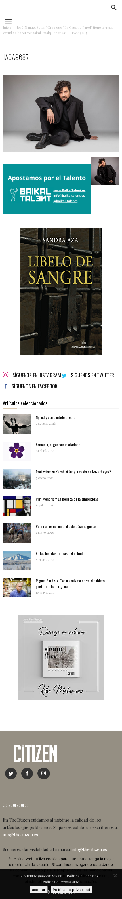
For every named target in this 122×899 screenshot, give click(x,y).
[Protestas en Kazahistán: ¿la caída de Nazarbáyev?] (17, 479)
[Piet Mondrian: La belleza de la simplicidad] (17, 506)
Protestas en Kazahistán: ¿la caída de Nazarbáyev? (73, 472)
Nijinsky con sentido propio (55, 417)
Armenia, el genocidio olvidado (58, 444)
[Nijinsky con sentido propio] (17, 424)
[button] (114, 7)
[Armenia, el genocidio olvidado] (17, 451)
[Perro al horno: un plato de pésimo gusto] (17, 533)
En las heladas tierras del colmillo (60, 553)
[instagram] (43, 773)
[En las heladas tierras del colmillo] (17, 560)
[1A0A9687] (61, 150)
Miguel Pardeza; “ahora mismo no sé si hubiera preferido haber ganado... (70, 583)
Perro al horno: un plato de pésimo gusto (66, 526)
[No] (115, 875)
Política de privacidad (71, 889)
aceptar (38, 889)
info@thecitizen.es (20, 834)
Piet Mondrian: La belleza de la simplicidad (67, 499)
